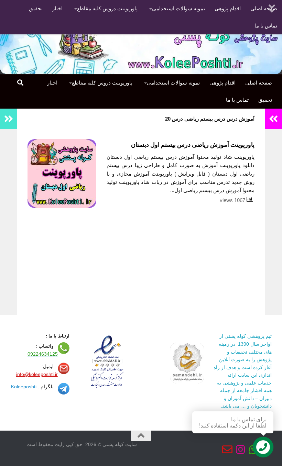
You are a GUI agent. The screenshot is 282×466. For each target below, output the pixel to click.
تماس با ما (265, 26)
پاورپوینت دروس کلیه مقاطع (107, 8)
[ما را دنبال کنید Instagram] (240, 449)
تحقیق (36, 8)
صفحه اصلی (258, 83)
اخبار (57, 8)
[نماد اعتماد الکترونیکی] (187, 382)
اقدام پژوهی (228, 8)
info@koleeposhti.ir (37, 374)
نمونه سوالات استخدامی (178, 8)
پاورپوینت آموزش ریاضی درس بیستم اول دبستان (192, 144)
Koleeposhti (23, 386)
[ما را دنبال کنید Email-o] (227, 449)
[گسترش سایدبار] (8, 119)
